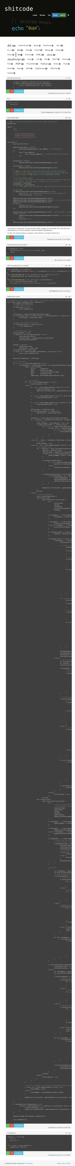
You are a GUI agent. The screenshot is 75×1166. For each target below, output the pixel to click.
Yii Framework (28, 1163)
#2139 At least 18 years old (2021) (17, 245)
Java (51, 54)
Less (30, 59)
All (11, 45)
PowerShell (31, 63)
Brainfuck (48, 45)
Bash (37, 45)
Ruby (57, 63)
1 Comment (18, 1153)
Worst (55, 15)
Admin (68, 1163)
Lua (38, 59)
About (64, 1163)
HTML (39, 54)
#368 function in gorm (13, 296)
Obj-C (55, 59)
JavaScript (15, 59)
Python (45, 63)
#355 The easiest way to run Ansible (17, 266)
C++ (10, 50)
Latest (35, 15)
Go (19, 54)
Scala (10, 68)
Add (61, 15)
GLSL (10, 54)
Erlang (59, 50)
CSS (28, 50)
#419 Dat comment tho (14, 78)
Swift (29, 68)
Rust (66, 63)
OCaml (66, 59)
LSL (59, 45)
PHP (19, 63)
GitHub (59, 1163)
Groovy (29, 54)
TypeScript (41, 68)
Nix (47, 59)
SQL (19, 68)
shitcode (19, 8)
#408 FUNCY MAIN (13, 118)
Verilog (11, 73)
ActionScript (24, 45)
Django (48, 50)
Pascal (38, 50)
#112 (8, 99)
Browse (42, 15)
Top (49, 15)
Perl (9, 63)
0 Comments (19, 91)
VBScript (54, 68)
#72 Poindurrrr (11, 1133)
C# (19, 50)
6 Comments (19, 110)
